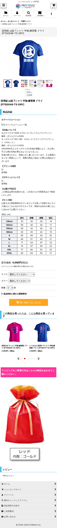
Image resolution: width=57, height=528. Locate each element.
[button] (4, 6)
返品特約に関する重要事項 (15, 294)
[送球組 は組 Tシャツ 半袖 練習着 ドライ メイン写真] (28, 58)
